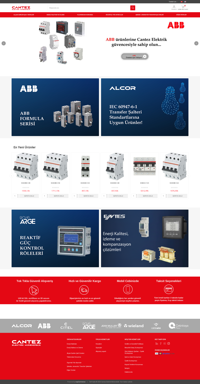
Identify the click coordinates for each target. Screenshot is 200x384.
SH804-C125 (144, 183)
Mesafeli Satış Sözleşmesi (134, 348)
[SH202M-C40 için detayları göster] (115, 166)
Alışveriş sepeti (101, 351)
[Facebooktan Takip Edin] (160, 343)
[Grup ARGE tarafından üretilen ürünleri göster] (89, 325)
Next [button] (196, 43)
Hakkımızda (128, 372)
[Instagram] (168, 343)
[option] (100, 42)
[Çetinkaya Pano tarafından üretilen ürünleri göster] (178, 325)
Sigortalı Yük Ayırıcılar (74, 363)
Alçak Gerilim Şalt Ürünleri (75, 353)
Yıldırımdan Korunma (74, 357)
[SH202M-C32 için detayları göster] (85, 166)
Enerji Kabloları (72, 344)
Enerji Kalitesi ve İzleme (75, 348)
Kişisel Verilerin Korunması (134, 364)
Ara (132, 7)
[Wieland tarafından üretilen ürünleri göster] (134, 325)
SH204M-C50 (55, 183)
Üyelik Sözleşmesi (131, 361)
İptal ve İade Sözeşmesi (133, 357)
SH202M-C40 (114, 183)
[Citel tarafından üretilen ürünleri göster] (66, 325)
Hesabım (174, 9)
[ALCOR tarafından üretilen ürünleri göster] (22, 325)
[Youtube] (164, 343)
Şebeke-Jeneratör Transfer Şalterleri (79, 366)
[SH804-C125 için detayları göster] (144, 166)
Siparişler (99, 348)
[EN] (185, 1)
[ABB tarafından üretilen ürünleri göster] (44, 325)
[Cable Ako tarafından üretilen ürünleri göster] (156, 325)
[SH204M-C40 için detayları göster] (26, 166)
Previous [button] (4, 43)
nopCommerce (80, 382)
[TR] (181, 1)
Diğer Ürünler (71, 370)
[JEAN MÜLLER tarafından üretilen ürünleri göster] (111, 325)
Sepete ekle (29, 196)
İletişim (127, 368)
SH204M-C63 (174, 183)
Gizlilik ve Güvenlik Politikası (134, 344)
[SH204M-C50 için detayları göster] (55, 166)
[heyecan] (156, 343)
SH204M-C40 (25, 183)
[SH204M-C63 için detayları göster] (174, 166)
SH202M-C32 (85, 183)
